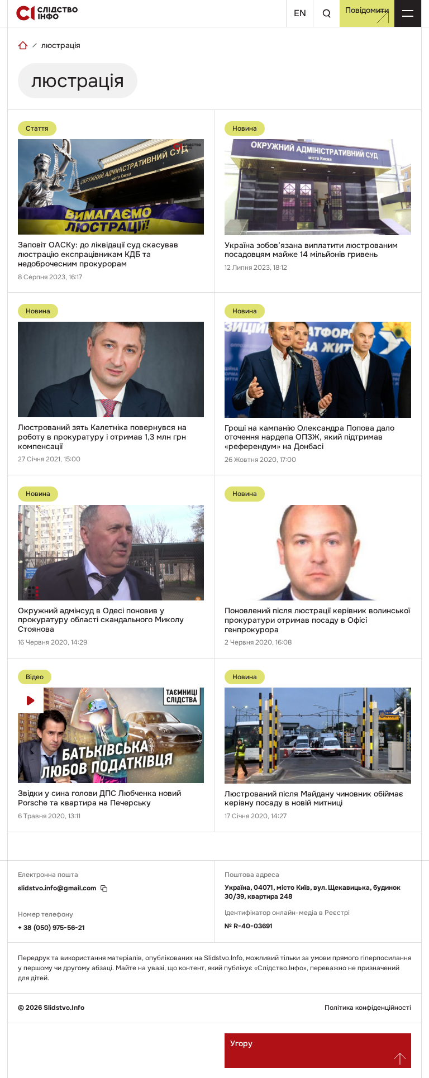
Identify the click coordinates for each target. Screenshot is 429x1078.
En (300, 13)
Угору (241, 1043)
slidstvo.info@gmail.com (57, 888)
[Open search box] (326, 13)
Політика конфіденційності (368, 1008)
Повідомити (367, 10)
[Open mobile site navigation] (407, 13)
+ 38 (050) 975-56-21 (51, 927)
